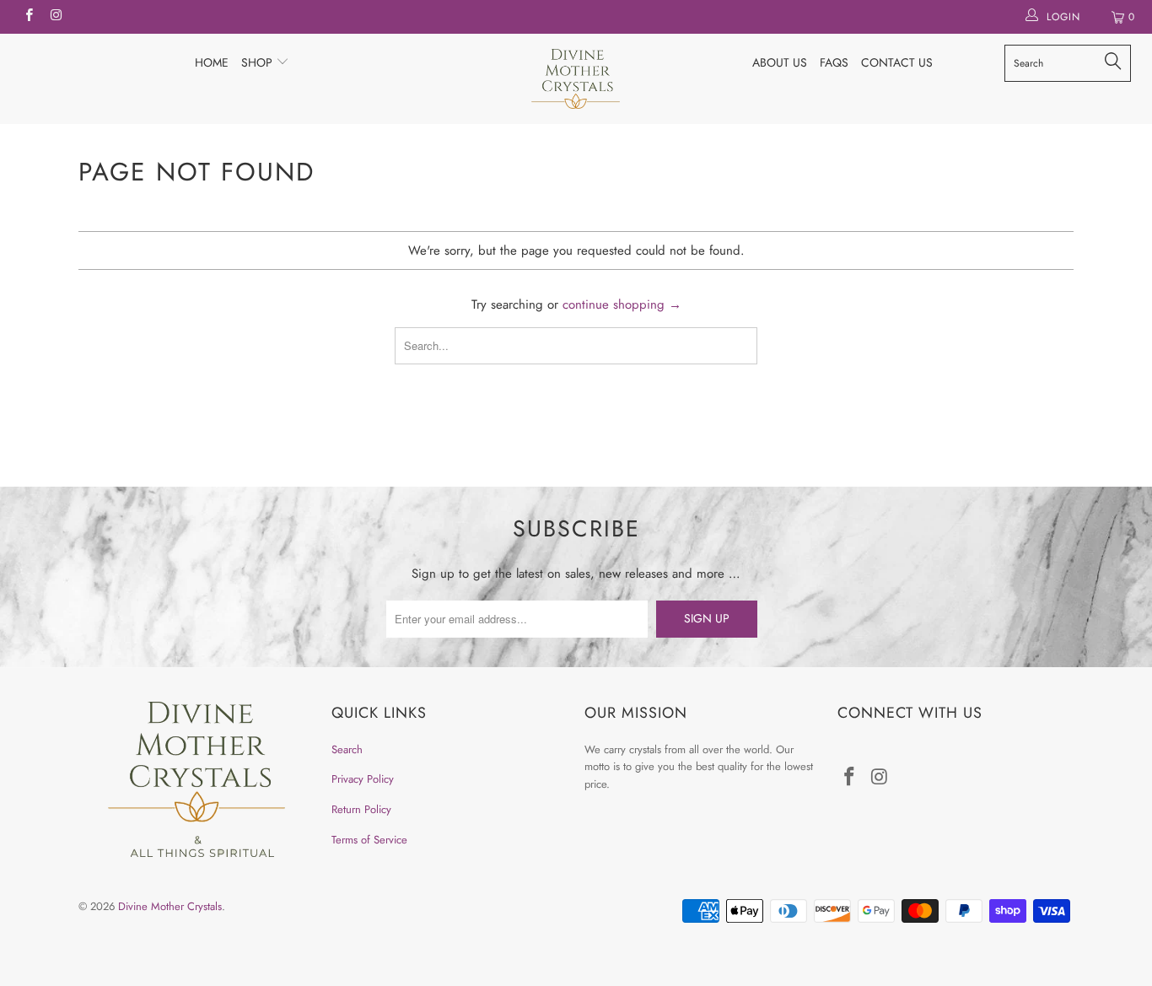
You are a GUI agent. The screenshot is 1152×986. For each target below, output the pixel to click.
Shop (258, 62)
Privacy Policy (362, 779)
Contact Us (897, 62)
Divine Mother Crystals (170, 906)
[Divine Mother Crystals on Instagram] (55, 16)
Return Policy (361, 809)
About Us (779, 62)
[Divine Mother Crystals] (576, 79)
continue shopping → (622, 304)
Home (212, 62)
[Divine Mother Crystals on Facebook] (28, 16)
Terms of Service (369, 840)
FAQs (834, 62)
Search (347, 749)
